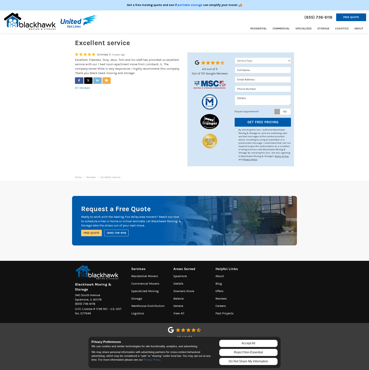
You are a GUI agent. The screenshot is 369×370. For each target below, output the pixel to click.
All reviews (82, 88)
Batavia (178, 298)
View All (178, 313)
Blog (218, 283)
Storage (136, 298)
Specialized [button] (303, 28)
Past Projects (224, 313)
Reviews (221, 298)
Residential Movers (144, 276)
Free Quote (351, 17)
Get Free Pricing (262, 122)
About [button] (358, 28)
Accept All (248, 343)
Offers (219, 291)
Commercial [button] (281, 28)
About (219, 276)
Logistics (137, 313)
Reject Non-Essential (248, 352)
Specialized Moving (145, 291)
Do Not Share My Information (248, 361)
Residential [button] (258, 28)
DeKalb (178, 283)
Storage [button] (323, 28)
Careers (220, 306)
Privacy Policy (250, 159)
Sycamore (180, 276)
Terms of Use (282, 156)
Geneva (178, 306)
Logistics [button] (342, 28)
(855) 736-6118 (116, 233)
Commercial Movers (145, 283)
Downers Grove (183, 291)
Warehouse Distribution (148, 306)
